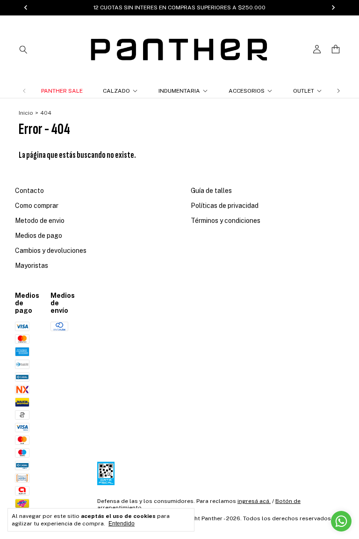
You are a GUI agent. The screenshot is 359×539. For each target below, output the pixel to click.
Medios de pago (38, 235)
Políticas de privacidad (224, 205)
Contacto (29, 190)
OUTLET (303, 91)
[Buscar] (23, 49)
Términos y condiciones (225, 220)
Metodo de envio (40, 220)
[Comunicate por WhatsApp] (341, 521)
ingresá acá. (254, 501)
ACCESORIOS (247, 91)
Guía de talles (211, 190)
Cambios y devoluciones (50, 250)
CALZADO (116, 91)
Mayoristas (31, 265)
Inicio (26, 113)
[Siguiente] (338, 91)
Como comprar (36, 205)
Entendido (121, 523)
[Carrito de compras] (335, 49)
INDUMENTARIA (179, 91)
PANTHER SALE (62, 91)
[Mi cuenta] (317, 49)
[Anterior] (24, 91)
